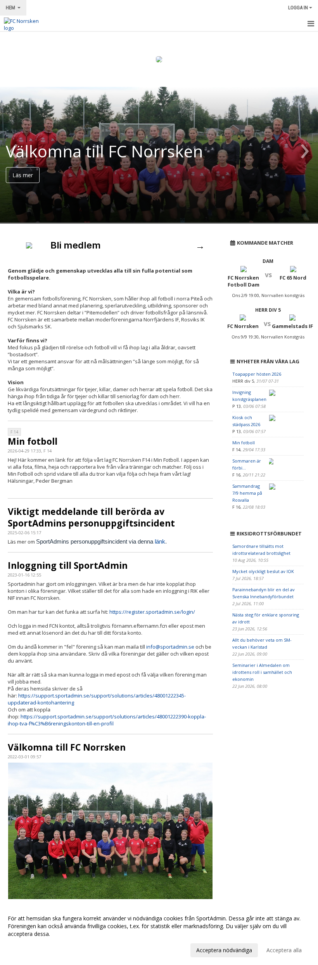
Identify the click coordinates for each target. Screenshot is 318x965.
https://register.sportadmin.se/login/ (152, 611)
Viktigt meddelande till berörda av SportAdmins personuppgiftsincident (91, 517)
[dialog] (159, 934)
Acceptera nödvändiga (224, 950)
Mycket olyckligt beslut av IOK (263, 571)
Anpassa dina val (29, 949)
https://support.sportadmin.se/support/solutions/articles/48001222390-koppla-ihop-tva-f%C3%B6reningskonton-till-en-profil (107, 720)
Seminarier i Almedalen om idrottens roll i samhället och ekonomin (262, 672)
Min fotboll (32, 441)
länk (160, 541)
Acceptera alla (284, 950)
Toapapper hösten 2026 (256, 374)
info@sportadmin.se (170, 646)
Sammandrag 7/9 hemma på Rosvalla (247, 493)
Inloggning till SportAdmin (68, 565)
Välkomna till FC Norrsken (67, 747)
